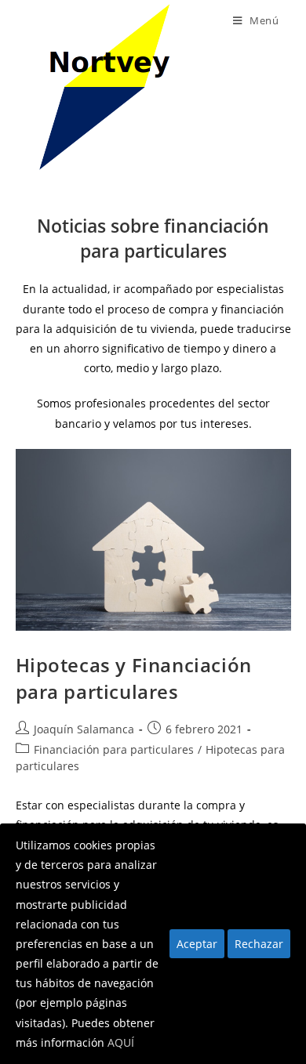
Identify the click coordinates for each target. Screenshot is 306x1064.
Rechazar (259, 943)
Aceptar (197, 943)
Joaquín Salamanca (84, 729)
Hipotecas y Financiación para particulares (134, 678)
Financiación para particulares (114, 749)
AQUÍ (120, 1042)
